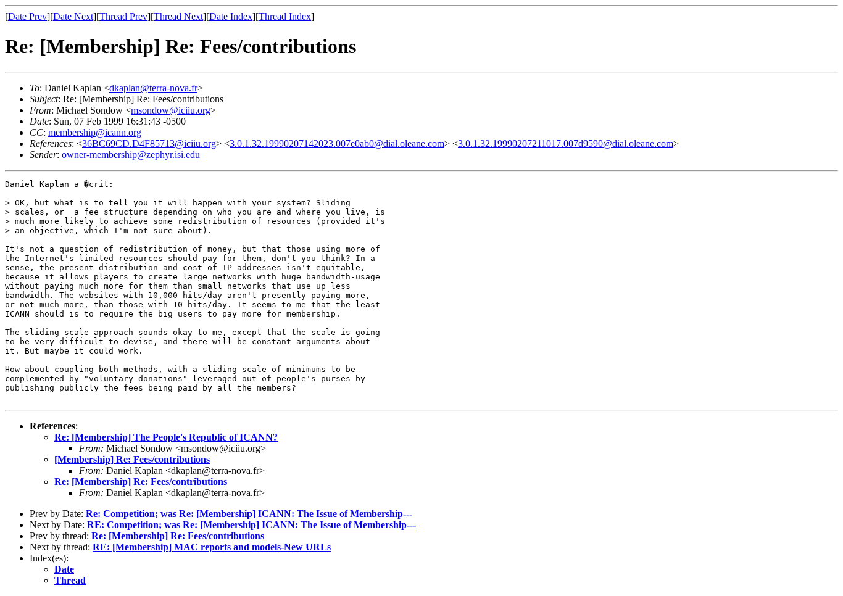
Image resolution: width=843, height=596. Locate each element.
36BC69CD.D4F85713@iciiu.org (149, 143)
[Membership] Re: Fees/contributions (132, 459)
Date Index (230, 16)
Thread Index (285, 16)
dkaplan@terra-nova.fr (153, 88)
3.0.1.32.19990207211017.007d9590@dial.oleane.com (565, 143)
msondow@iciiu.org (170, 110)
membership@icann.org (94, 132)
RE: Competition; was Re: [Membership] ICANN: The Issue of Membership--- (251, 524)
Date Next (73, 16)
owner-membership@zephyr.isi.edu (131, 154)
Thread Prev (123, 16)
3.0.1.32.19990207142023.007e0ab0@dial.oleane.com (337, 143)
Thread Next (178, 16)
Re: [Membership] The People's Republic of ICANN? (166, 437)
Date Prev (27, 16)
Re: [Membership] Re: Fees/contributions (140, 481)
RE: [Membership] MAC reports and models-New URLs (212, 547)
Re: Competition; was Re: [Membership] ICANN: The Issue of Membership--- (249, 513)
